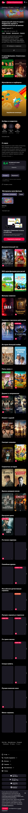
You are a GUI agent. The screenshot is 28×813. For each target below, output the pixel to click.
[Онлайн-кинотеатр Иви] (4, 2)
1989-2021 (6, 31)
